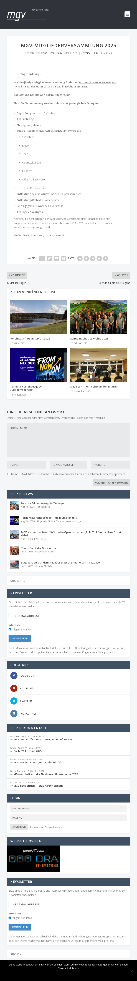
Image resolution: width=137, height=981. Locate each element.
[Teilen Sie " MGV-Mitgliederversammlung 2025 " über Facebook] (42, 258)
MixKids (48, 566)
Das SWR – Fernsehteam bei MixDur (94, 387)
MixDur (51, 521)
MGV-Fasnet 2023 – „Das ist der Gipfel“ (38, 762)
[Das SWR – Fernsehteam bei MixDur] (98, 365)
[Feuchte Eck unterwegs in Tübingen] (14, 505)
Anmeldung (19, 827)
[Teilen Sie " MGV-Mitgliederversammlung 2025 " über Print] (63, 258)
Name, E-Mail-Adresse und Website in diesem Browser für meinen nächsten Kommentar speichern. (68, 474)
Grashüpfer (41, 551)
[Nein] (132, 970)
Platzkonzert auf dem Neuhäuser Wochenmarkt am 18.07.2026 (60, 562)
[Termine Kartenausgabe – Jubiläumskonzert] (38, 365)
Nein (58, 974)
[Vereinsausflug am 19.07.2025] (38, 317)
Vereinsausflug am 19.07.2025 (30, 339)
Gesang (39, 566)
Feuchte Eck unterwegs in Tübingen (43, 503)
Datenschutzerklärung (83, 974)
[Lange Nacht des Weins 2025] (98, 317)
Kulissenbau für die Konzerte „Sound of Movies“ (43, 739)
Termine (86, 53)
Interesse (15, 625)
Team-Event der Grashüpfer (38, 548)
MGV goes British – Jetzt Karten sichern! (39, 785)
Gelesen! (43, 974)
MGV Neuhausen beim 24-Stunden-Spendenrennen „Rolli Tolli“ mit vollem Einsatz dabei (72, 533)
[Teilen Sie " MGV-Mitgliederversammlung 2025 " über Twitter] (49, 258)
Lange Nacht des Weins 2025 (89, 339)
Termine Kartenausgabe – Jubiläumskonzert (27, 388)
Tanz (50, 551)
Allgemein (42, 521)
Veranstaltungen (74, 521)
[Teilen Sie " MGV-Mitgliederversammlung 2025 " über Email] (56, 258)
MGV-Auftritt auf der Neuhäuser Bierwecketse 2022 (46, 774)
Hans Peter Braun (51, 53)
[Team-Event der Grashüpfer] (14, 550)
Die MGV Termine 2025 (28, 751)
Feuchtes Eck (43, 506)
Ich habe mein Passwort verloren (46, 827)
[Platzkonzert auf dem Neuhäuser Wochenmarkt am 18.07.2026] (14, 564)
